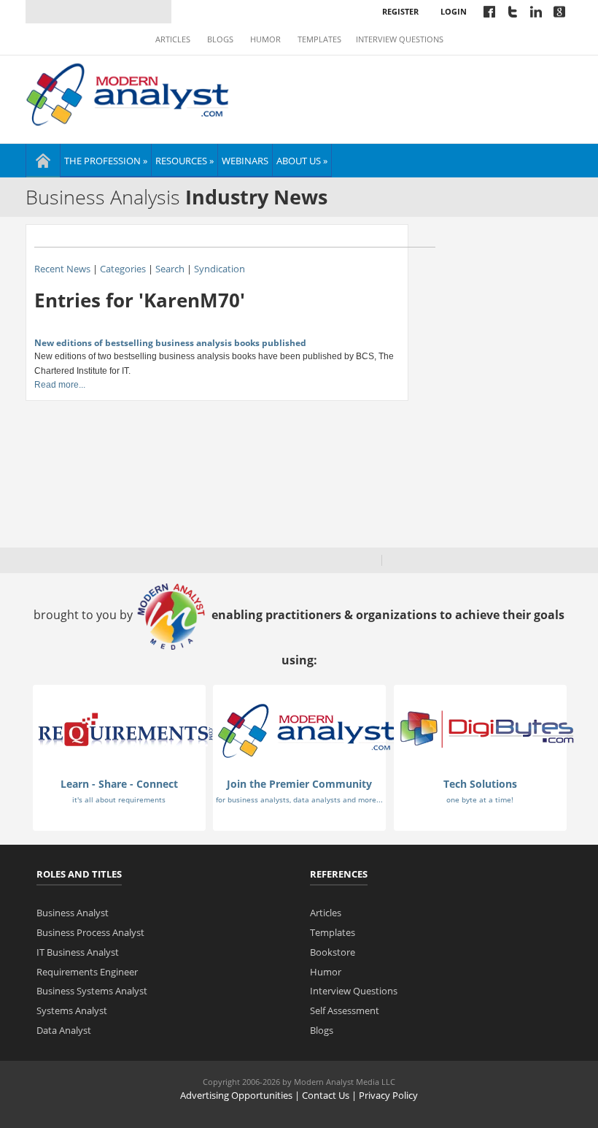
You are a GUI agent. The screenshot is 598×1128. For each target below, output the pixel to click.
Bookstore (332, 952)
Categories (123, 268)
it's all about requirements (119, 799)
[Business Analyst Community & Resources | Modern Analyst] (128, 92)
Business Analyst (72, 912)
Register (400, 11)
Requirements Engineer (87, 971)
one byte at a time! (479, 799)
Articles (172, 39)
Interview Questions (399, 39)
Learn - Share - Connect (119, 784)
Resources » (184, 160)
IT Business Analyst (77, 952)
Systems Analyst (71, 1010)
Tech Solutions (480, 784)
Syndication (219, 268)
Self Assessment (344, 1010)
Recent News (62, 268)
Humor (265, 39)
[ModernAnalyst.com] (306, 729)
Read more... (59, 385)
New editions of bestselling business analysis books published (170, 343)
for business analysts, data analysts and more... (299, 799)
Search (170, 268)
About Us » (301, 160)
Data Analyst (63, 1030)
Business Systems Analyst (91, 990)
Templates (319, 39)
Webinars (245, 160)
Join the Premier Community (299, 784)
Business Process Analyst (90, 932)
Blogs (220, 39)
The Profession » (105, 160)
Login (453, 11)
